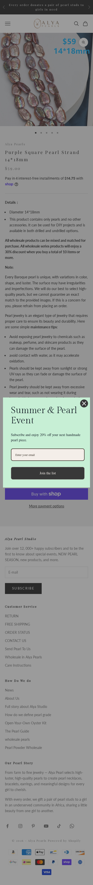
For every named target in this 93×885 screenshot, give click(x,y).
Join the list (48, 473)
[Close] (84, 403)
